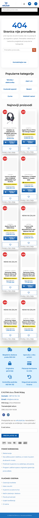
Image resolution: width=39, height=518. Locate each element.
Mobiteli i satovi (29, 96)
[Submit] (34, 50)
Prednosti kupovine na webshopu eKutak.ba (18, 464)
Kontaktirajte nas (19, 62)
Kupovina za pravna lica (11, 490)
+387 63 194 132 (10, 396)
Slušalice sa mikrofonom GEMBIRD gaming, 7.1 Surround (10, 132)
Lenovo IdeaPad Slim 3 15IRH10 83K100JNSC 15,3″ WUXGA (10, 179)
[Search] (3, 13)
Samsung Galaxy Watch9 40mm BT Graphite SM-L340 (29, 274)
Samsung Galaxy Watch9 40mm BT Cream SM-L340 (10, 274)
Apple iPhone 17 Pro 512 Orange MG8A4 (29, 130)
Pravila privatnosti (9, 497)
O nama (6, 504)
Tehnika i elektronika (10, 81)
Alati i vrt (29, 81)
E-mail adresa (5, 427)
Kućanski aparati (10, 89)
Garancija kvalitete (9, 483)
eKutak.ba (20, 420)
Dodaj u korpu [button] (12, 142)
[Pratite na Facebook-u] (3, 414)
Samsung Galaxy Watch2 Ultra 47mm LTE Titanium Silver (10, 322)
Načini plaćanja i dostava (11, 493)
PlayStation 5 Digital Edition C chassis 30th (29, 178)
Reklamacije (7, 453)
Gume (10, 96)
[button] (29, 3)
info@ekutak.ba (10, 399)
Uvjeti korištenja (9, 500)
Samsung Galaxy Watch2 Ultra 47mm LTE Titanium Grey (28, 322)
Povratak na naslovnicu (19, 56)
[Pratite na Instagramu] (8, 414)
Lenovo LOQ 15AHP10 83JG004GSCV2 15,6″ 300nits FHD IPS (28, 228)
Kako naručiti (7, 486)
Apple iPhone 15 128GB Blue (10, 227)
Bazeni (29, 89)
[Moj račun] (24, 4)
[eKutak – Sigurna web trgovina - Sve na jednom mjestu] (7, 4)
